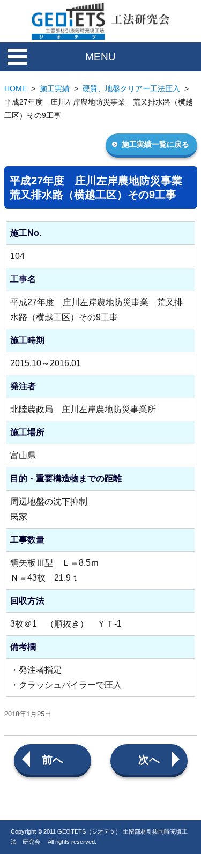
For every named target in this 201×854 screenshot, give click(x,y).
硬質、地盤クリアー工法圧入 (131, 88)
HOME (15, 88)
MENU (100, 56)
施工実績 (55, 88)
